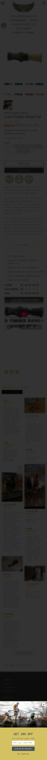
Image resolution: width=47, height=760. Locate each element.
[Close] (43, 704)
